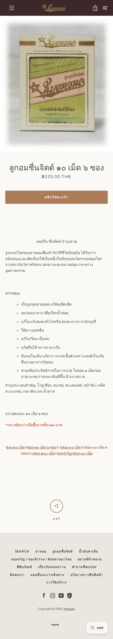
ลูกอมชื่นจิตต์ (63, 551)
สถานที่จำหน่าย (90, 559)
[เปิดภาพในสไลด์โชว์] (56, 83)
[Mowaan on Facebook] (44, 595)
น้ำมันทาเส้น (88, 551)
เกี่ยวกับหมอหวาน (52, 567)
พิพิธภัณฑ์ (24, 567)
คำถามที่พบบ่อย (84, 567)
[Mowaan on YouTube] (61, 595)
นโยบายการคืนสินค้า (86, 575)
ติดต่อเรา (17, 575)
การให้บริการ (56, 582)
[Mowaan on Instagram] (52, 595)
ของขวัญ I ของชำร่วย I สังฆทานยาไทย (41, 559)
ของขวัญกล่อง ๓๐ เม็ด (75, 453)
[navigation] (11, 7)
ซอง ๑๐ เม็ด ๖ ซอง (41, 447)
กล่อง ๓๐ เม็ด (70, 447)
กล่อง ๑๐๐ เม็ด (43, 453)
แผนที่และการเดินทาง (47, 575)
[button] (106, 8)
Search (22, 551)
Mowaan (69, 609)
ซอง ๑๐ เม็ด (15, 447)
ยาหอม (41, 551)
